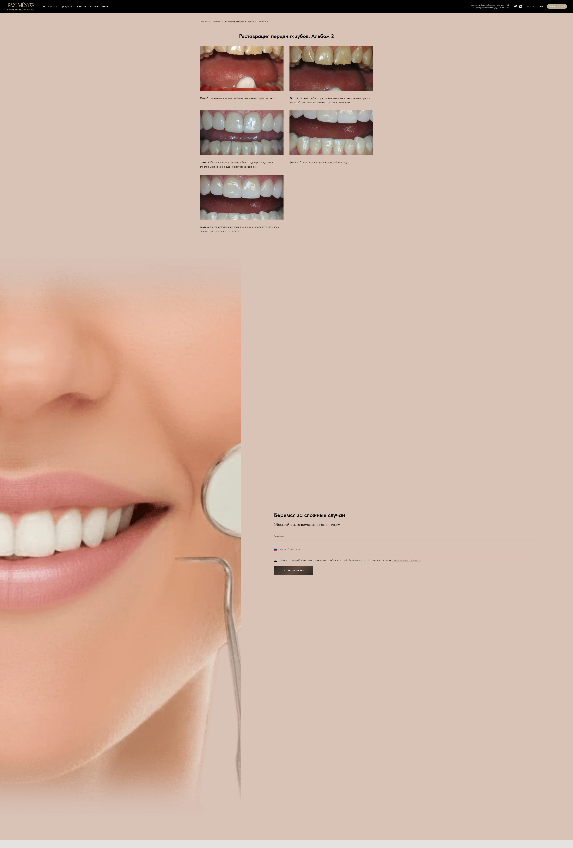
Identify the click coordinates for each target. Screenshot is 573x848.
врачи (80, 6)
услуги (66, 6)
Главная (204, 21)
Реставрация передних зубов (239, 21)
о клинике (49, 6)
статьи (94, 6)
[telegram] (515, 6)
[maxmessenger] (521, 6)
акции (105, 6)
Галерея (216, 21)
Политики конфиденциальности (406, 560)
